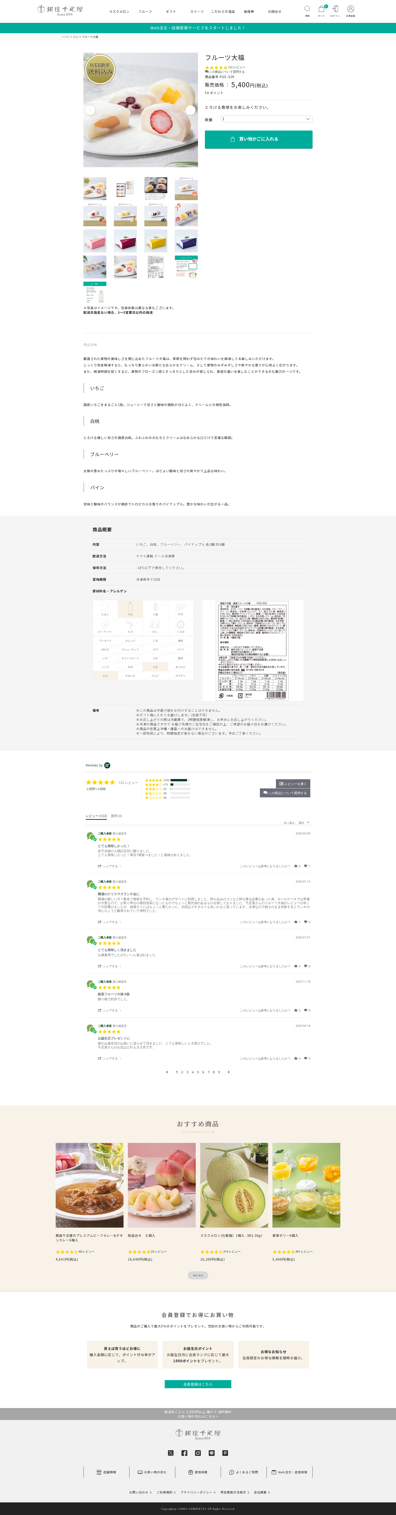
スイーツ (197, 11)
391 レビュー (304, 1251)
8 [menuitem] (214, 1072)
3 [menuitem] (187, 1072)
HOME (66, 36)
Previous (90, 110)
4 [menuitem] (193, 1072)
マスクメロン (119, 11)
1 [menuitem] (177, 1072)
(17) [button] (166, 784)
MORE (198, 1275)
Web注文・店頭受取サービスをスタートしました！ (198, 27)
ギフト (171, 11)
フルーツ (145, 11)
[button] (285, 792)
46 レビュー (86, 1251)
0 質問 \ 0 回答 (96, 789)
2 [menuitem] (182, 1072)
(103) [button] (166, 780)
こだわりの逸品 (223, 11)
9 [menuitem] (219, 1072)
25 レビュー (159, 1251)
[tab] (96, 817)
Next (191, 110)
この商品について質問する (227, 72)
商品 (76, 36)
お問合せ (275, 11)
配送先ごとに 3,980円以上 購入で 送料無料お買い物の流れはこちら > (198, 1414)
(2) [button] (165, 788)
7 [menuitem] (208, 1072)
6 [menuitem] (203, 1072)
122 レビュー (236, 67)
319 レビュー (232, 1251)
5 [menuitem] (198, 1072)
